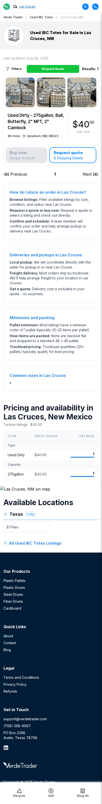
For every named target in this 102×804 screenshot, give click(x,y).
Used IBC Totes (41, 17)
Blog (7, 650)
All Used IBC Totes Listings (35, 543)
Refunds (10, 691)
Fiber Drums (13, 601)
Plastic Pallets (14, 580)
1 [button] (55, 174)
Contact (9, 643)
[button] (15, 174)
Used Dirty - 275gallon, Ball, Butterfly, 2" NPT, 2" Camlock (36, 121)
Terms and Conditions (21, 677)
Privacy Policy (14, 684)
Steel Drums (13, 594)
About (8, 636)
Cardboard (12, 608)
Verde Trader (13, 17)
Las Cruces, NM (71, 17)
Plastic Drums (14, 587)
